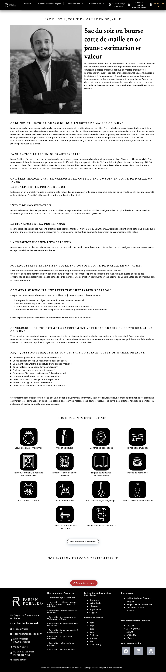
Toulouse (94, 635)
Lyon (91, 625)
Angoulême (95, 609)
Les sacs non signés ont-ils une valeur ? (32, 382)
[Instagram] (151, 651)
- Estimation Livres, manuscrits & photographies (62, 631)
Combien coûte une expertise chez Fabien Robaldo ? (39, 373)
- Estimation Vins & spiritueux (61, 649)
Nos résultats (95, 4)
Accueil (27, 4)
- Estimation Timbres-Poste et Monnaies (62, 611)
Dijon (91, 628)
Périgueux (94, 606)
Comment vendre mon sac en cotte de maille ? (37, 376)
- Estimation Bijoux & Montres (61, 597)
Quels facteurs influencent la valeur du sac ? (35, 367)
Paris (91, 622)
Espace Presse (118, 668)
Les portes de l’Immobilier (139, 604)
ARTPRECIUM (133, 628)
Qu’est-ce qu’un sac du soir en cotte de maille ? (37, 357)
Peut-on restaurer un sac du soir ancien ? (34, 370)
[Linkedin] (138, 651)
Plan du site (107, 668)
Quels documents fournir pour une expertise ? (36, 379)
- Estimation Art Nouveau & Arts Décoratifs (62, 624)
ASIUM (129, 631)
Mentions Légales (82, 668)
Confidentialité (96, 668)
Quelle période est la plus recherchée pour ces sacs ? (40, 360)
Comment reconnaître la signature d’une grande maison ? (42, 363)
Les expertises (73, 4)
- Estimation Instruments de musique (60, 644)
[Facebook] (126, 651)
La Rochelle (95, 603)
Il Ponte (130, 638)
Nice (91, 632)
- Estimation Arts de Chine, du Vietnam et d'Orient (61, 618)
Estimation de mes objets (49, 4)
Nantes (93, 638)
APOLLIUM (131, 635)
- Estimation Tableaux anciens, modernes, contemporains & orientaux (62, 604)
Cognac (93, 612)
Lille (91, 641)
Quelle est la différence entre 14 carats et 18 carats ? (40, 385)
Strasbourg (95, 644)
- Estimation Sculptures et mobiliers (60, 637)
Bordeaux (94, 600)
